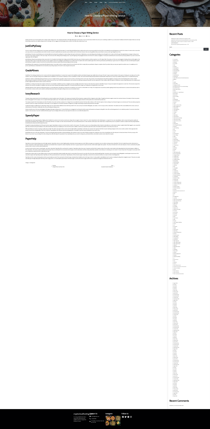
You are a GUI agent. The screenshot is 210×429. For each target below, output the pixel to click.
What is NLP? (175, 250)
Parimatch (175, 205)
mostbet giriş (175, 176)
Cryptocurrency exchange (177, 117)
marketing (175, 165)
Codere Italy (175, 110)
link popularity (175, 160)
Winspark (174, 255)
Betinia (174, 90)
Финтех (174, 269)
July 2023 (174, 333)
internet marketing (176, 140)
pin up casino (175, 212)
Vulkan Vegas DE (176, 240)
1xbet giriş (175, 73)
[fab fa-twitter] (125, 417)
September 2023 (176, 330)
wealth (174, 247)
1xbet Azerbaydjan (176, 70)
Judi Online (175, 147)
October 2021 (175, 363)
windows (174, 252)
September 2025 (176, 298)
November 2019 (176, 391)
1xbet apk (174, 66)
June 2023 (175, 334)
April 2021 (174, 371)
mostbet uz (175, 185)
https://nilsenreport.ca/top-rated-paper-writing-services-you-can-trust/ (60, 88)
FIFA (174, 129)
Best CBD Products (176, 87)
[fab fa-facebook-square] (123, 417)
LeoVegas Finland (176, 155)
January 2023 (175, 341)
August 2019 (175, 393)
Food (174, 132)
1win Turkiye (175, 63)
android (174, 82)
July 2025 (174, 301)
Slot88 (174, 227)
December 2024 (176, 311)
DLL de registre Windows (177, 125)
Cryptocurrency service (177, 120)
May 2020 (175, 384)
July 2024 (174, 316)
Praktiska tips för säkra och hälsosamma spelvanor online (180, 38)
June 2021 (174, 368)
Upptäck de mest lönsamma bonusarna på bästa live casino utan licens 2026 (184, 40)
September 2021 (176, 364)
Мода (174, 260)
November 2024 (176, 313)
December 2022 (176, 343)
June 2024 (175, 317)
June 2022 (175, 351)
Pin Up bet (175, 210)
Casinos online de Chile (177, 105)
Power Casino (175, 217)
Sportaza (174, 233)
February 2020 (175, 388)
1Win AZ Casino (175, 60)
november (175, 197)
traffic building (175, 236)
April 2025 (175, 305)
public (174, 219)
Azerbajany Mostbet (176, 85)
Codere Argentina (176, 109)
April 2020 (175, 386)
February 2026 (175, 291)
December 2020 (176, 377)
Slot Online (175, 226)
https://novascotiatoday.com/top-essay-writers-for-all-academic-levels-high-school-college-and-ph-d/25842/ (53, 59)
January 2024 (175, 324)
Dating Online (175, 123)
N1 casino (174, 189)
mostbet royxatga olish (177, 183)
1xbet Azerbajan (176, 69)
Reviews (174, 220)
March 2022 (175, 356)
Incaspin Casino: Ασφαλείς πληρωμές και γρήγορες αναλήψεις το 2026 (182, 41)
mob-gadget (175, 167)
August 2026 (175, 283)
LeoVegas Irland (176, 157)
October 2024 (175, 314)
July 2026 (174, 284)
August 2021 (175, 366)
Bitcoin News (175, 93)
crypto (174, 113)
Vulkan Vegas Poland (176, 243)
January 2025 (175, 310)
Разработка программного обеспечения (179, 266)
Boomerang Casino (176, 100)
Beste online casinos (176, 89)
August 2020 (175, 381)
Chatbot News (175, 107)
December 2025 (176, 294)
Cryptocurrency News (177, 119)
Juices (174, 150)
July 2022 (174, 350)
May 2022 (175, 353)
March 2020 (175, 387)
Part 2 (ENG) (175, 206)
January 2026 (175, 293)
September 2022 (176, 347)
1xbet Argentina (175, 67)
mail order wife (175, 163)
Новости (174, 263)
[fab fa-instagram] (131, 417)
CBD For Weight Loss (176, 106)
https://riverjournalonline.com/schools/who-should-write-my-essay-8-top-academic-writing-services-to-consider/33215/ (112, 76)
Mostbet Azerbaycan (176, 175)
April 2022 (175, 354)
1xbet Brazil (175, 72)
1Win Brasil (175, 62)
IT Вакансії (175, 143)
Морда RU (175, 262)
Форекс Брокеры (176, 270)
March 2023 (175, 338)
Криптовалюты (175, 259)
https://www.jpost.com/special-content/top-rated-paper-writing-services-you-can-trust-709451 (43, 80)
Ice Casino (175, 137)
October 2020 (175, 378)
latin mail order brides (177, 153)
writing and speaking (176, 256)
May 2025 (175, 304)
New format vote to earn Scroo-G (179, 190)
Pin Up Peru (175, 213)
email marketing (176, 127)
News (174, 193)
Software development (177, 232)
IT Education (175, 142)
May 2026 (175, 287)
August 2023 (175, 331)
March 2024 (175, 321)
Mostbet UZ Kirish (176, 186)
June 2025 (175, 303)
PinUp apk (175, 215)
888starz (174, 79)
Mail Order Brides (176, 162)
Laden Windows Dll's (176, 152)
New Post (175, 192)
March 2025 (175, 307)
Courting (174, 112)
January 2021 (175, 376)
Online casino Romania (177, 200)
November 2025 (176, 295)
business (174, 102)
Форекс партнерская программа (178, 273)
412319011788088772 (174, 42)
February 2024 (175, 323)
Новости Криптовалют (177, 265)
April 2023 (175, 337)
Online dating (175, 202)
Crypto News (175, 115)
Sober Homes (175, 229)
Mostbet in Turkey (176, 177)
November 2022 (176, 344)
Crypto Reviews (176, 116)
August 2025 (175, 300)
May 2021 (174, 370)
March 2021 (175, 373)
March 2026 (175, 290)
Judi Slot (174, 149)
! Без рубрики (175, 59)
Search (170, 47)
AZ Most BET (175, 83)
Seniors (174, 223)
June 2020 (175, 383)
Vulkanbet (175, 245)
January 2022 (175, 358)
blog (174, 97)
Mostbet (174, 169)
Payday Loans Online (176, 209)
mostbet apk (175, 170)
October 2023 (175, 328)
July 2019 (174, 394)
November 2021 (176, 361)
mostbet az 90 (175, 172)
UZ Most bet (175, 239)
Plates (174, 216)
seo (174, 225)
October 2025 (175, 297)
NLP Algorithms (175, 196)
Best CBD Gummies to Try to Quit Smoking (180, 86)
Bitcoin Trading (175, 96)
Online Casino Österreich (177, 199)
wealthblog (175, 249)
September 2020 (176, 380)
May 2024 (175, 318)
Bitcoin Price (175, 95)
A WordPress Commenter (173, 405)
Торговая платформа (176, 267)
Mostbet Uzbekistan (176, 187)
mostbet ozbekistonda (177, 182)
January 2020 (175, 390)
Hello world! (181, 405)
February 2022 (175, 357)
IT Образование (175, 145)
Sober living (175, 230)
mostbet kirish (175, 180)
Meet (174, 166)
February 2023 (175, 340)
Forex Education (176, 133)
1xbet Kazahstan (176, 75)
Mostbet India (175, 179)
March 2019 (175, 396)
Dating (174, 122)
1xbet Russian (175, 76)
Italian (174, 146)
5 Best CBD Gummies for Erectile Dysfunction (181, 77)
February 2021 (175, 374)
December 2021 (176, 360)
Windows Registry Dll (176, 253)
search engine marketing (177, 222)
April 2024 (175, 320)
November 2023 (176, 327)
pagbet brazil (175, 203)
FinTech (174, 130)
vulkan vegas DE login (176, 242)
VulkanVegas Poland (176, 246)
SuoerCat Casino (176, 235)
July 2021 (174, 367)
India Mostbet (175, 139)
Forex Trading (175, 135)
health (174, 136)
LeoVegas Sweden (176, 159)
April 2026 (175, 288)
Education (175, 126)
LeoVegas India (175, 156)
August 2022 (175, 348)
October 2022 (175, 346)
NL (173, 195)
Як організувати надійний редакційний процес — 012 (180, 44)
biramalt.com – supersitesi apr (178, 92)
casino (174, 103)
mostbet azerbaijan (176, 173)
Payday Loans (175, 207)
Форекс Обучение (176, 272)
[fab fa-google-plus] (128, 417)
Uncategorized (32, 162)
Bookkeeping (175, 99)
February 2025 (175, 308)
